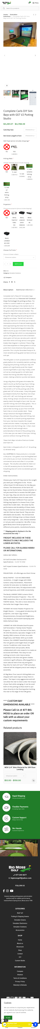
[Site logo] (6, 2)
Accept (8, 1017)
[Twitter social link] (14, 282)
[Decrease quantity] (4, 264)
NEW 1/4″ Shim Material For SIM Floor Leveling (20, 768)
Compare (8, 277)
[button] (4, 1020)
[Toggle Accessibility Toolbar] (35, 1024)
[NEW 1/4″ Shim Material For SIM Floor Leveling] (20, 748)
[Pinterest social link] (12, 282)
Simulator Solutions (10, 15)
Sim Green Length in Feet (12, 136)
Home (5, 14)
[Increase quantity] (10, 264)
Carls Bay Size (8, 130)
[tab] (8, 289)
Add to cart (18, 264)
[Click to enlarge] (7, 86)
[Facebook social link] (9, 282)
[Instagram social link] (7, 891)
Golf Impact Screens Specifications (15, 566)
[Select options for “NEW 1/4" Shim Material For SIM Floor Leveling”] (33, 780)
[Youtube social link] (11, 891)
